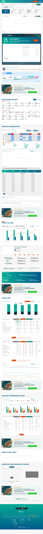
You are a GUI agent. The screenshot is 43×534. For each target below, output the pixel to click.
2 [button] (5, 193)
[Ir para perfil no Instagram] (22, 512)
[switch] (21, 31)
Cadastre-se (35, 1)
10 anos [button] (36, 301)
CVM (30, 515)
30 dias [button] (25, 16)
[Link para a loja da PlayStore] (19, 509)
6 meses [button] (28, 16)
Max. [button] (39, 301)
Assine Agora (36, 40)
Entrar (41, 1)
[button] (1, 1)
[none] (21, 89)
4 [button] (8, 193)
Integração (14, 524)
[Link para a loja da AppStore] (24, 509)
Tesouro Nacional (34, 515)
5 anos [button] (34, 16)
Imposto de (14, 523)
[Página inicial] (3, 1)
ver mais (13, 337)
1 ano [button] (31, 16)
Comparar (38, 4)
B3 (28, 515)
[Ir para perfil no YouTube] (20, 512)
